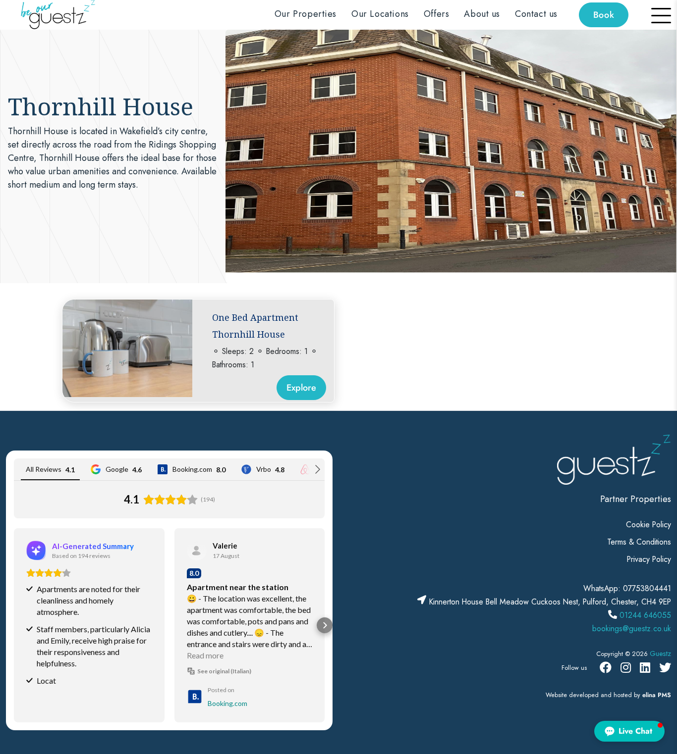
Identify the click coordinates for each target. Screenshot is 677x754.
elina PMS (656, 695)
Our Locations (380, 13)
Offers (437, 13)
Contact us (536, 13)
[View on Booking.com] (197, 550)
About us (482, 13)
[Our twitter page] (665, 668)
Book (603, 14)
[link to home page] (55, 14)
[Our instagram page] (626, 668)
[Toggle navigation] (655, 14)
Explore (301, 387)
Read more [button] (205, 655)
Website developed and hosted (589, 695)
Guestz (660, 653)
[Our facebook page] (606, 668)
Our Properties (306, 13)
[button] (14, 625)
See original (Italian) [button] (224, 671)
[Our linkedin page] (645, 668)
